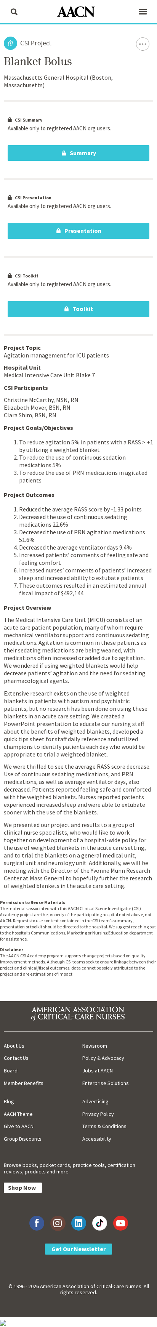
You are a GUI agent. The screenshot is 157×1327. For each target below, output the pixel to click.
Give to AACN (19, 1126)
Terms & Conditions (104, 1126)
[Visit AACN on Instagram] (57, 1223)
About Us (14, 1045)
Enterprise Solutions (105, 1083)
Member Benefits (23, 1083)
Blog (9, 1101)
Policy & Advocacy (103, 1058)
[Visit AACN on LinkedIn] (78, 1223)
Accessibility (96, 1138)
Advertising (95, 1101)
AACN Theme (18, 1114)
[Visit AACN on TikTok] (100, 1223)
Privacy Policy (98, 1114)
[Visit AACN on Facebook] (36, 1223)
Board (11, 1070)
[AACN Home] (78, 12)
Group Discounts (23, 1138)
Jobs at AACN (97, 1070)
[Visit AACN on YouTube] (120, 1223)
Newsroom (94, 1045)
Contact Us (16, 1058)
